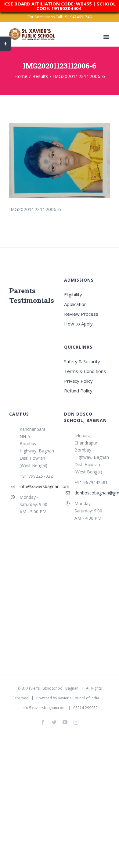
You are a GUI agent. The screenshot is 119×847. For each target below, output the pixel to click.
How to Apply (78, 324)
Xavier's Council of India (78, 698)
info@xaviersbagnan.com (37, 486)
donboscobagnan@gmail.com (92, 493)
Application (75, 304)
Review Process (81, 314)
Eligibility (73, 294)
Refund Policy (78, 391)
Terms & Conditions (85, 371)
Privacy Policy (78, 381)
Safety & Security (82, 361)
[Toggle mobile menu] (106, 37)
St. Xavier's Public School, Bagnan (49, 688)
